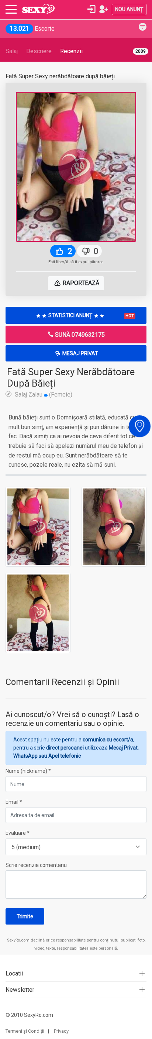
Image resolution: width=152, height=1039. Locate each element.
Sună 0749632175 (79, 334)
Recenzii (71, 51)
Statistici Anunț (90, 315)
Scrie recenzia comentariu (36, 865)
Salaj (12, 51)
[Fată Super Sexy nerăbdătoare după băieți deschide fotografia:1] (38, 526)
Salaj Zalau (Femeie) (42, 394)
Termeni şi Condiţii (25, 1031)
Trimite (25, 916)
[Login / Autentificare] (91, 9)
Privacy (61, 1031)
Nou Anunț (129, 9)
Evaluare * (18, 833)
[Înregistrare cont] (103, 9)
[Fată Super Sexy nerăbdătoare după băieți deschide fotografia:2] (114, 526)
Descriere (39, 51)
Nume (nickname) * (28, 771)
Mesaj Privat (79, 353)
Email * (14, 802)
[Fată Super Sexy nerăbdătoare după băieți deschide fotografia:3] (38, 612)
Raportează (80, 283)
